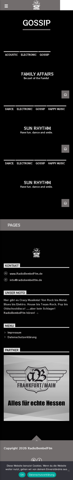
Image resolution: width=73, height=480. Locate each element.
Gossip (44, 54)
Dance (9, 109)
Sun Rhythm (37, 128)
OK (22, 474)
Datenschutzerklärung (22, 337)
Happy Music (56, 109)
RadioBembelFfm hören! (20, 313)
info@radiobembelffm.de (26, 280)
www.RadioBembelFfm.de (26, 273)
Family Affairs (37, 74)
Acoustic (11, 54)
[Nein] (68, 470)
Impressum (14, 332)
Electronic (28, 54)
